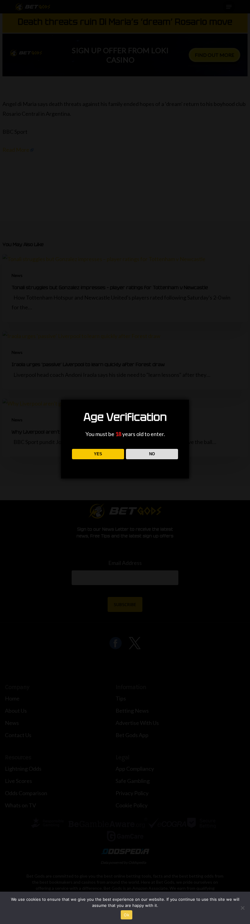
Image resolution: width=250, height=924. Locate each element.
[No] (242, 908)
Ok (126, 914)
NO (152, 454)
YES (98, 454)
